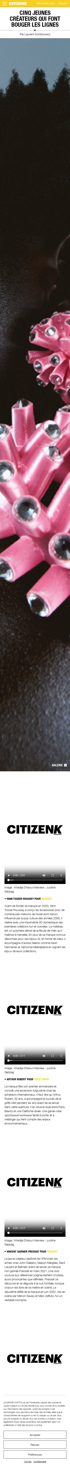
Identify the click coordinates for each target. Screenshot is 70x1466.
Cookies (28, 1461)
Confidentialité (39, 1461)
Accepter (35, 1434)
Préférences (35, 1454)
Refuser (35, 1444)
